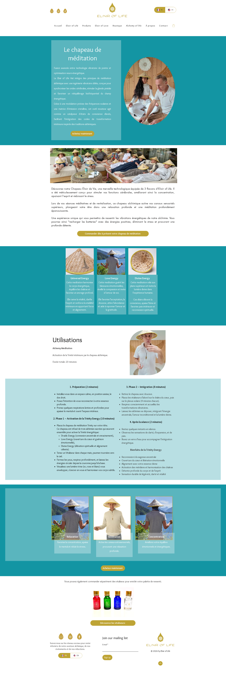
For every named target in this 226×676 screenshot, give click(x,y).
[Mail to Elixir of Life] (52, 11)
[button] (117, 25)
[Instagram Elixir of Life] (58, 11)
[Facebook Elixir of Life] (65, 11)
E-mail (105, 645)
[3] (79, 636)
